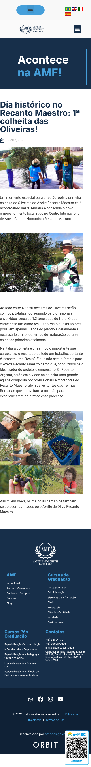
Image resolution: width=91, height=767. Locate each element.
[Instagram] (50, 699)
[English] (75, 10)
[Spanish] (68, 15)
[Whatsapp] (30, 699)
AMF (11, 575)
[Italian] (80, 10)
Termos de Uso (55, 720)
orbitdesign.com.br (58, 734)
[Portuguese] (68, 10)
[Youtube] (60, 699)
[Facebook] (40, 699)
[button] (30, 9)
